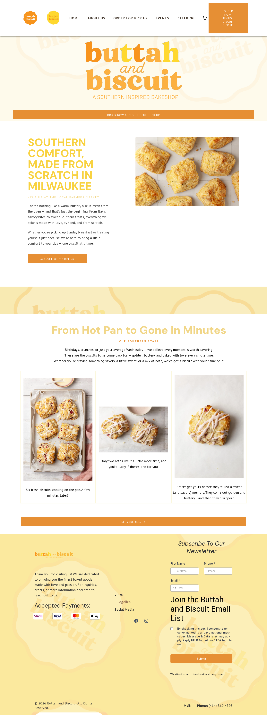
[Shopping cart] (205, 18)
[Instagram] (146, 621)
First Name (177, 563)
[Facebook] (136, 621)
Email (175, 580)
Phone (209, 563)
